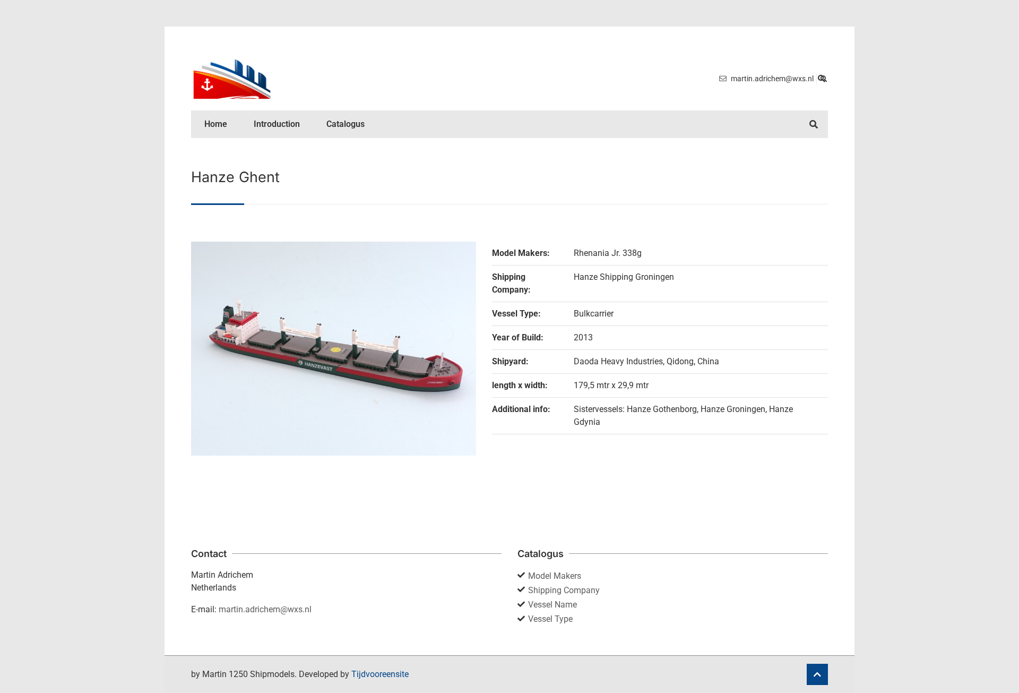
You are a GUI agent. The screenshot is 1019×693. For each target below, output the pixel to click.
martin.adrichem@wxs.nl (265, 609)
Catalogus (345, 124)
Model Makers (554, 576)
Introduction (277, 124)
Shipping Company (564, 590)
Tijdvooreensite (380, 674)
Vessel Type (550, 619)
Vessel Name (552, 605)
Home (215, 124)
